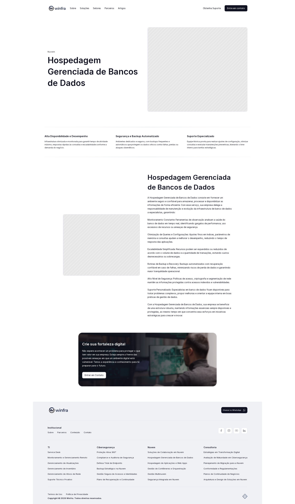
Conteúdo (75, 432)
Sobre (73, 8)
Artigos (122, 8)
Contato (87, 432)
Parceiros (109, 8)
